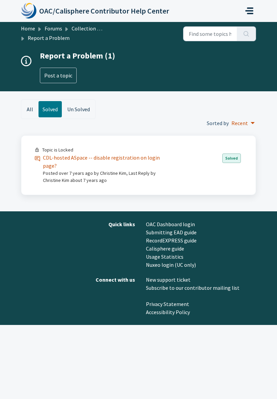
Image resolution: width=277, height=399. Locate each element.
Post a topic (58, 75)
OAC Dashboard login (170, 224)
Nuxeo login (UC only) (171, 264)
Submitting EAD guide (171, 232)
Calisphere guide (165, 248)
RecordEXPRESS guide (171, 240)
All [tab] (30, 109)
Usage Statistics (164, 256)
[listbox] (243, 123)
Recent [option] (239, 123)
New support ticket (168, 279)
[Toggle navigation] (249, 11)
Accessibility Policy (168, 312)
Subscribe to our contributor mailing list (193, 287)
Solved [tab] (50, 109)
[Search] (246, 33)
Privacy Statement (167, 304)
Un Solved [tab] (78, 109)
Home (28, 28)
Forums (53, 28)
